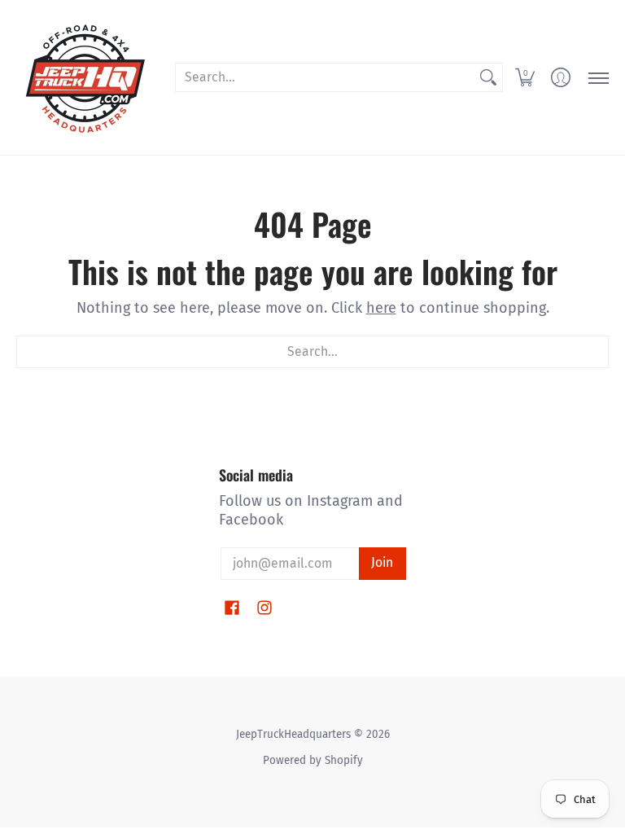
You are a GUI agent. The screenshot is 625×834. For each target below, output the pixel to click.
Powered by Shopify (313, 760)
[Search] (488, 78)
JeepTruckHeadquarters (293, 734)
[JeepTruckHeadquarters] (85, 77)
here (381, 308)
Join (382, 562)
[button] (525, 77)
